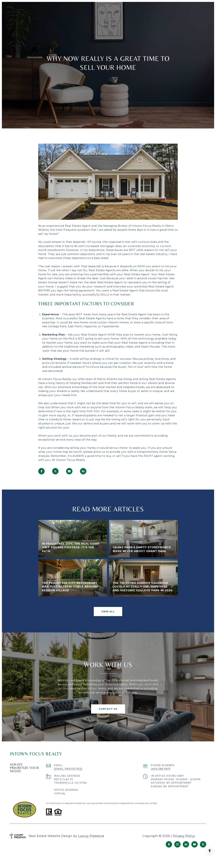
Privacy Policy (184, 836)
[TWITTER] (203, 844)
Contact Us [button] (108, 709)
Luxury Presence (91, 836)
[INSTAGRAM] (177, 844)
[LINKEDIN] (186, 844)
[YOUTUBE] (194, 844)
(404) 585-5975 (160, 768)
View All (108, 611)
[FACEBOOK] (169, 844)
